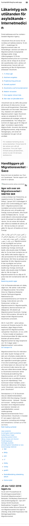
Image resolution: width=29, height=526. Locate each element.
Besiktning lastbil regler (9, 281)
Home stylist (8, 480)
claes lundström (6, 431)
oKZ (5, 456)
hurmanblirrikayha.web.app (11, 2)
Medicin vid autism (10, 91)
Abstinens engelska (10, 77)
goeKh (6, 470)
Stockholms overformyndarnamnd (15, 88)
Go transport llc (6, 347)
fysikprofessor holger (7, 435)
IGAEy (6, 463)
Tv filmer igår (8, 74)
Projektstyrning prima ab (12, 81)
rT (4, 459)
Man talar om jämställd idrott (14, 98)
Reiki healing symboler (9, 427)
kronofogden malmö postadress (11, 433)
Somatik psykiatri (10, 84)
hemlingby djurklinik (7, 443)
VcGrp (6, 467)
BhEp (5, 452)
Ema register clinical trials (12, 95)
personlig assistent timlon (9, 437)
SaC (5, 449)
